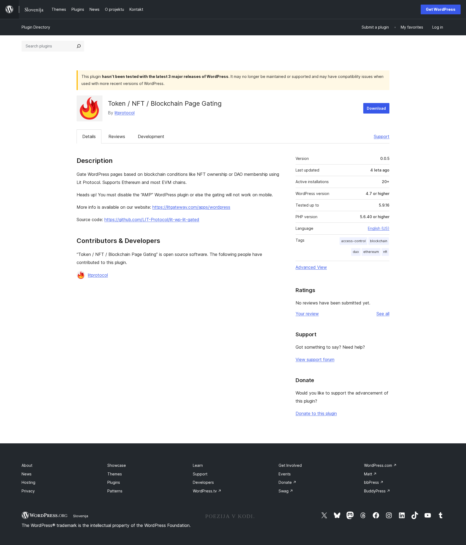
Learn (198, 465)
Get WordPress (440, 9)
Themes (114, 474)
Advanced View (311, 267)
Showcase (116, 465)
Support (381, 136)
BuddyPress (377, 491)
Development (151, 136)
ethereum (371, 252)
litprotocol (125, 112)
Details (89, 136)
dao (356, 252)
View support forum (315, 359)
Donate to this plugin (316, 413)
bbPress (373, 482)
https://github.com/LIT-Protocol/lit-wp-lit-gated (151, 219)
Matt (370, 474)
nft (385, 252)
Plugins (113, 482)
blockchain (378, 241)
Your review (307, 313)
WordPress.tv (207, 491)
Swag (286, 491)
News (27, 474)
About (27, 465)
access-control (353, 241)
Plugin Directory (36, 27)
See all (382, 313)
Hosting (28, 482)
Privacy (28, 491)
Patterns (114, 491)
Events (285, 474)
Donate (287, 482)
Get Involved (290, 465)
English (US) (378, 228)
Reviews (116, 136)
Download (376, 108)
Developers (203, 482)
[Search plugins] (78, 46)
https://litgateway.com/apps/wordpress (191, 207)
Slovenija (80, 516)
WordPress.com (380, 465)
